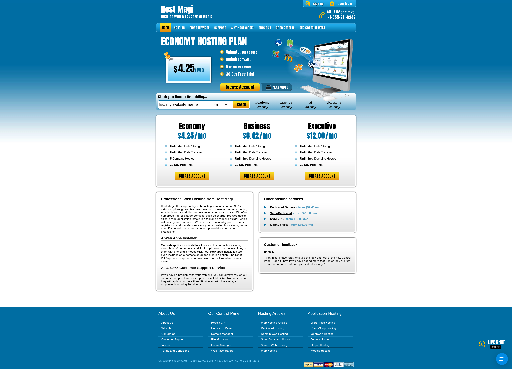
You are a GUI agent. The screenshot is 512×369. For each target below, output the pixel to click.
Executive (322, 126)
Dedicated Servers (312, 28)
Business (257, 126)
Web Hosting (269, 350)
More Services (199, 28)
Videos (165, 345)
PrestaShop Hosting (323, 328)
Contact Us (168, 333)
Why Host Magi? (242, 28)
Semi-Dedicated (281, 213)
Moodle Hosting (321, 350)
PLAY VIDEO (280, 87)
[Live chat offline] (495, 345)
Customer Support (173, 339)
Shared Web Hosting (274, 345)
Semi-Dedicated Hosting (276, 339)
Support (220, 28)
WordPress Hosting (323, 322)
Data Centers (285, 28)
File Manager (219, 339)
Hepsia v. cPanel (221, 328)
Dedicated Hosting (272, 328)
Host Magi (177, 9)
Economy (192, 126)
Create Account (240, 87)
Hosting (179, 28)
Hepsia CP (218, 322)
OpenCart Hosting (322, 333)
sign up (318, 3)
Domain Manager (222, 333)
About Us (264, 28)
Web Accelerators (222, 350)
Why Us (166, 328)
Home (165, 28)
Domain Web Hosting (274, 333)
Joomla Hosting (320, 339)
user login (345, 3)
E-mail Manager (221, 345)
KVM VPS (277, 219)
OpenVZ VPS (279, 224)
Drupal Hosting (320, 345)
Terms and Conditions (175, 350)
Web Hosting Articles (274, 322)
